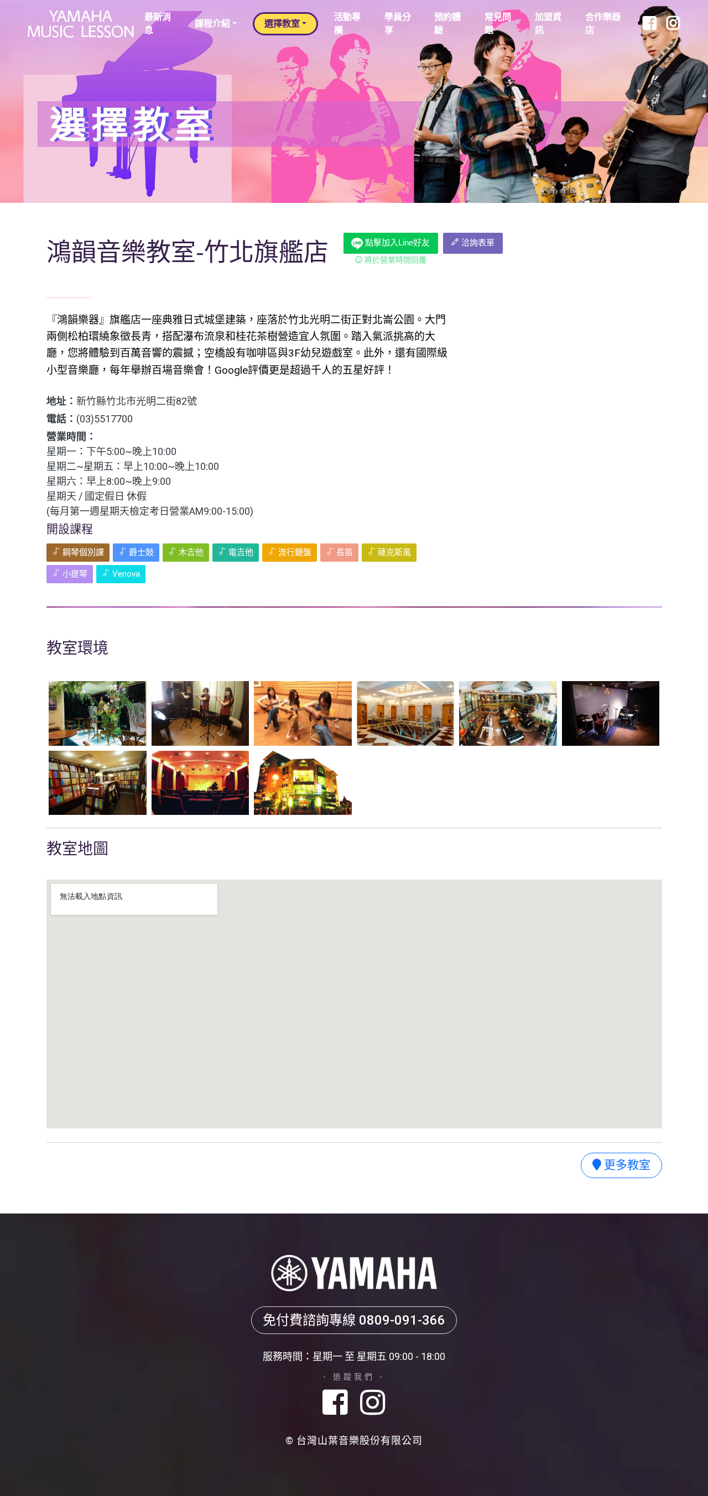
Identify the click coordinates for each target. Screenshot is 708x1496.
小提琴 (73, 574)
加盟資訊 (548, 23)
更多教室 (625, 1164)
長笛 (343, 552)
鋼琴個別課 (82, 552)
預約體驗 (447, 23)
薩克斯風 (393, 552)
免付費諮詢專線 (354, 1320)
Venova (125, 574)
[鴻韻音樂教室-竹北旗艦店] (98, 713)
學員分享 (397, 23)
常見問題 (498, 23)
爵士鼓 (140, 552)
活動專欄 (347, 23)
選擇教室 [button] (282, 23)
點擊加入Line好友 (396, 242)
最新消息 (157, 23)
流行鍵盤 (293, 552)
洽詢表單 (476, 243)
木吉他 (190, 552)
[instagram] (373, 1403)
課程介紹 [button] (212, 23)
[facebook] (338, 1403)
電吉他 (239, 552)
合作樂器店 (603, 23)
